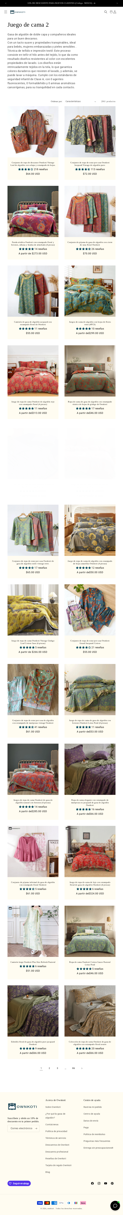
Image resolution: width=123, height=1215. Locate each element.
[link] (41, 1068)
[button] (5, 12)
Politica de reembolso (94, 1134)
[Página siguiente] (81, 1068)
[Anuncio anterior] (6, 3)
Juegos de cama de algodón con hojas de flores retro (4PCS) (90, 323)
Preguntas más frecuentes (97, 1141)
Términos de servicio (55, 1138)
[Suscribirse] (36, 1128)
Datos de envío (91, 1121)
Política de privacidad (56, 1131)
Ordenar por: (57, 101)
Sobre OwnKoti (53, 1107)
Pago (86, 1127)
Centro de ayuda (92, 1114)
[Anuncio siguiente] (117, 3)
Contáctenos (51, 1124)
